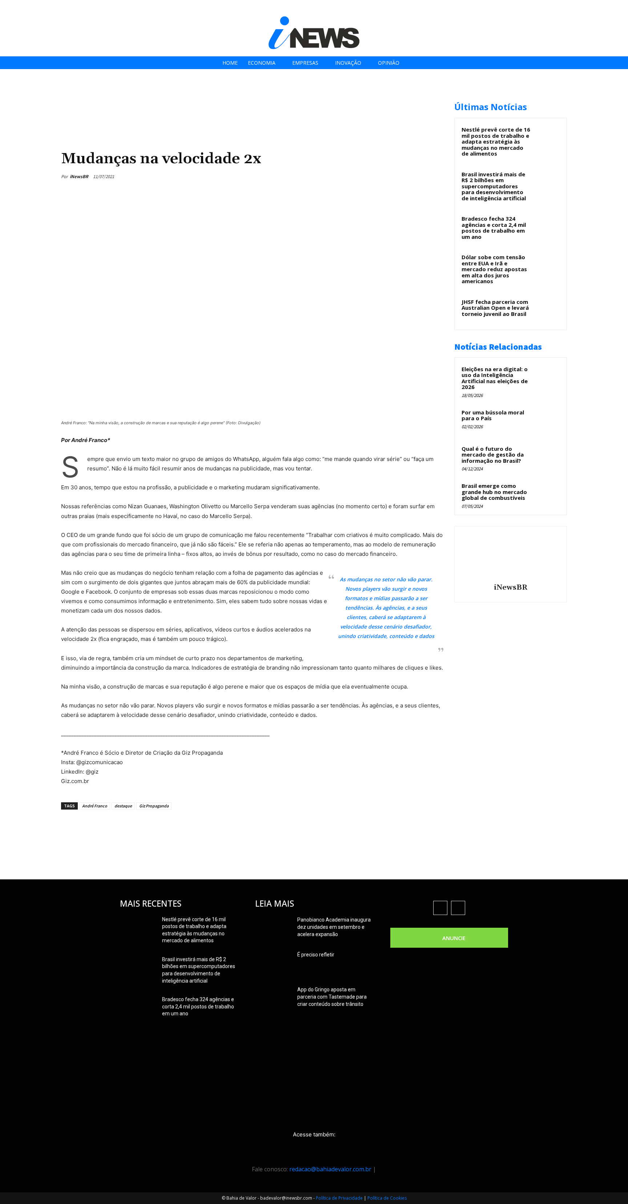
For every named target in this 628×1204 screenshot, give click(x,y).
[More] (435, 176)
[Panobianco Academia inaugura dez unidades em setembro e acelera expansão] (273, 929)
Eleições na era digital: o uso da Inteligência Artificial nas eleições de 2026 (495, 378)
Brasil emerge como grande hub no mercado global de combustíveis (494, 491)
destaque (123, 805)
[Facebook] (566, 8)
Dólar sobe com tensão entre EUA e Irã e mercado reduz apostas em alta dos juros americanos (494, 269)
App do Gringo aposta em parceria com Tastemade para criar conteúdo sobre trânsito (332, 997)
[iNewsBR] (510, 556)
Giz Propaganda (154, 805)
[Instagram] (582, 8)
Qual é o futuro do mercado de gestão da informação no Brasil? (493, 454)
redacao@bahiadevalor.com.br (330, 1169)
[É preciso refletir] (273, 963)
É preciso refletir (315, 955)
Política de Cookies (387, 1198)
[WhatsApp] (418, 176)
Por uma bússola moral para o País (493, 415)
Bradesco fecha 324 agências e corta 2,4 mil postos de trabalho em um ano (494, 227)
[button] (620, 8)
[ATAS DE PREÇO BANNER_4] (193, 98)
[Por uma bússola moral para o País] (547, 420)
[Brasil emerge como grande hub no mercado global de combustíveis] (547, 494)
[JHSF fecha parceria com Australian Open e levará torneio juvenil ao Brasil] (547, 310)
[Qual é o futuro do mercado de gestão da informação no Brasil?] (547, 457)
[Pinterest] (402, 176)
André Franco (94, 805)
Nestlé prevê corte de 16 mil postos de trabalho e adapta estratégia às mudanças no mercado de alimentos (496, 141)
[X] (598, 8)
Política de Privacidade (339, 1198)
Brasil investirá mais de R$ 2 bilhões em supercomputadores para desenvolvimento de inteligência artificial (494, 186)
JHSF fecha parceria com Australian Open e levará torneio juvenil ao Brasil (495, 307)
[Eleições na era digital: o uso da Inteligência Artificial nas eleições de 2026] (547, 377)
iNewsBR (79, 176)
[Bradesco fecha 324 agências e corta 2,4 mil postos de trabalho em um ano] (547, 227)
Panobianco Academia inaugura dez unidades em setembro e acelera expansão (334, 927)
